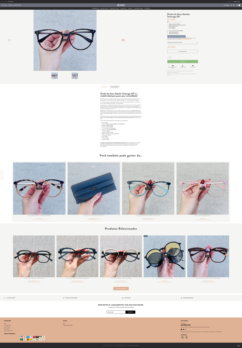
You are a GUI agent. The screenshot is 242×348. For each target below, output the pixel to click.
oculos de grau (176, 73)
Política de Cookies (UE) (8, 330)
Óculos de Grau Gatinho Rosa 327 (203, 215)
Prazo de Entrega (7, 327)
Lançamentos (179, 71)
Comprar (182, 61)
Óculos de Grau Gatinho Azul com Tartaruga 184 (77, 278)
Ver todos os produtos (121, 288)
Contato (227, 5)
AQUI (126, 120)
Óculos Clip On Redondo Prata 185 (165, 278)
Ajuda (64, 323)
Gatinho (174, 71)
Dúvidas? (11, 5)
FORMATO (130, 8)
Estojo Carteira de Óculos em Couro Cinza (94, 215)
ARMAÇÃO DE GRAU (114, 8)
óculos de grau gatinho (184, 73)
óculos (171, 73)
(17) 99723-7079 (186, 325)
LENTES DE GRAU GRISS (67, 325)
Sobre (5, 323)
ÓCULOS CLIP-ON (104, 8)
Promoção (147, 8)
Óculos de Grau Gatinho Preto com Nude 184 (121, 278)
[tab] (104, 87)
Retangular (169, 72)
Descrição (104, 87)
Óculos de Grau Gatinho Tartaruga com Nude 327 (39, 215)
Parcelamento (115, 87)
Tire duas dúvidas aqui (186, 39)
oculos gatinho (193, 73)
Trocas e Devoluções (7, 325)
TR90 (178, 72)
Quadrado (191, 71)
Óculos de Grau (185, 71)
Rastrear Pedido (138, 8)
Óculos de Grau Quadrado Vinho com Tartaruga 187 (208, 278)
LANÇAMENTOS (95, 8)
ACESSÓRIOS (124, 8)
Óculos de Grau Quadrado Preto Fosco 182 (34, 278)
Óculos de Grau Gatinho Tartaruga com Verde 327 (148, 215)
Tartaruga (174, 72)
